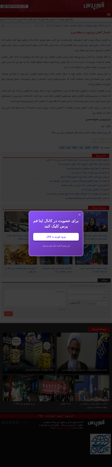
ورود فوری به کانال (56, 236)
